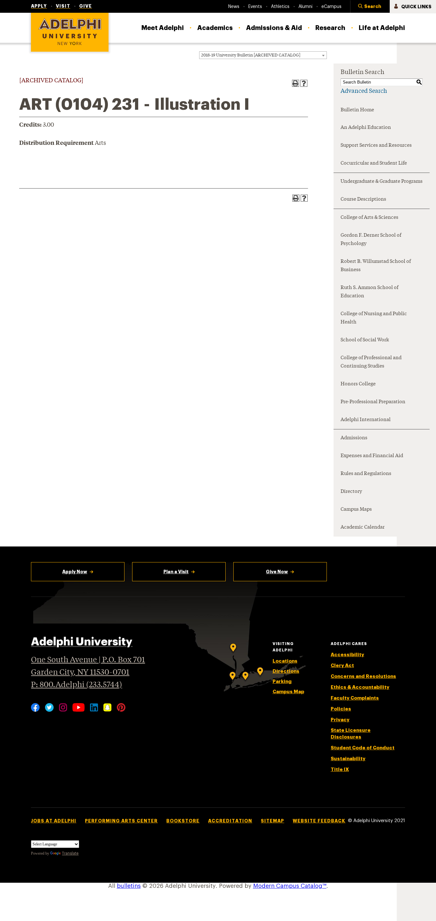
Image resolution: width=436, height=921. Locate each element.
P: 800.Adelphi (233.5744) (76, 685)
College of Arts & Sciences (369, 217)
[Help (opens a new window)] (303, 83)
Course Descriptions (363, 199)
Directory (351, 491)
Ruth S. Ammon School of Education (369, 292)
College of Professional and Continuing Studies (371, 362)
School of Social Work (365, 340)
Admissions (354, 438)
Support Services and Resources (376, 145)
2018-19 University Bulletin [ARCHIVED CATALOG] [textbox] (250, 55)
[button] (370, 6)
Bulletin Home (357, 110)
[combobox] (263, 55)
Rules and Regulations (366, 474)
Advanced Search (364, 91)
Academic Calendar (363, 527)
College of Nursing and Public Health (374, 318)
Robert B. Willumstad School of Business (376, 265)
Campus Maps (356, 509)
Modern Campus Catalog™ (290, 886)
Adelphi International (366, 420)
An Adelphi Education (366, 127)
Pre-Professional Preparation (373, 402)
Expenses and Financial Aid (372, 456)
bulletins (129, 886)
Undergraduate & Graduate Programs (382, 181)
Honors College (358, 384)
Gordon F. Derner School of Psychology (371, 239)
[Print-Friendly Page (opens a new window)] (295, 83)
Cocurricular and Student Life (374, 163)
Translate (70, 853)
